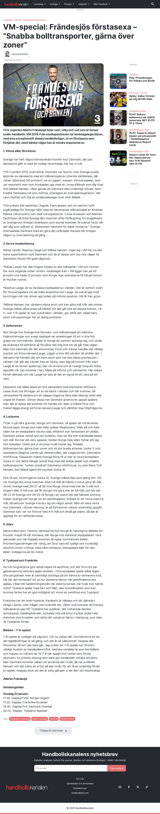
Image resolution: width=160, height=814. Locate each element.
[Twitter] (137, 787)
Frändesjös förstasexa (34, 20)
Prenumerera (116, 768)
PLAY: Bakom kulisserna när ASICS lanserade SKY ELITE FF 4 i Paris (142, 119)
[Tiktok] (146, 787)
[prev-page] (128, 172)
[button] (152, 4)
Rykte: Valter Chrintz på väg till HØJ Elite (142, 97)
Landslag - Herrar (12, 20)
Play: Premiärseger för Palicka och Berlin (142, 79)
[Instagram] (119, 787)
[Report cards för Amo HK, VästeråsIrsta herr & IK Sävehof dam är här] (118, 158)
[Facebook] (128, 787)
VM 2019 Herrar (67, 719)
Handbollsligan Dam (139, 130)
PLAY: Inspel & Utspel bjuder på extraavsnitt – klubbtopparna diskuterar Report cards (142, 139)
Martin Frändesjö (39, 719)
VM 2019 (54, 719)
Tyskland (133, 75)
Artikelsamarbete (137, 111)
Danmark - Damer (138, 93)
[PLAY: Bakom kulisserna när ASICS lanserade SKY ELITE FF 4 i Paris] (118, 117)
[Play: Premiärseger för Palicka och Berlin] (118, 81)
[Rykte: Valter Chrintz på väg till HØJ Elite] (118, 99)
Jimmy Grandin (20, 54)
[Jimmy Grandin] (7, 54)
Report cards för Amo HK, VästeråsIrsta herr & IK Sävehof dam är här (142, 159)
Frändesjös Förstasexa (20, 719)
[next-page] (137, 172)
